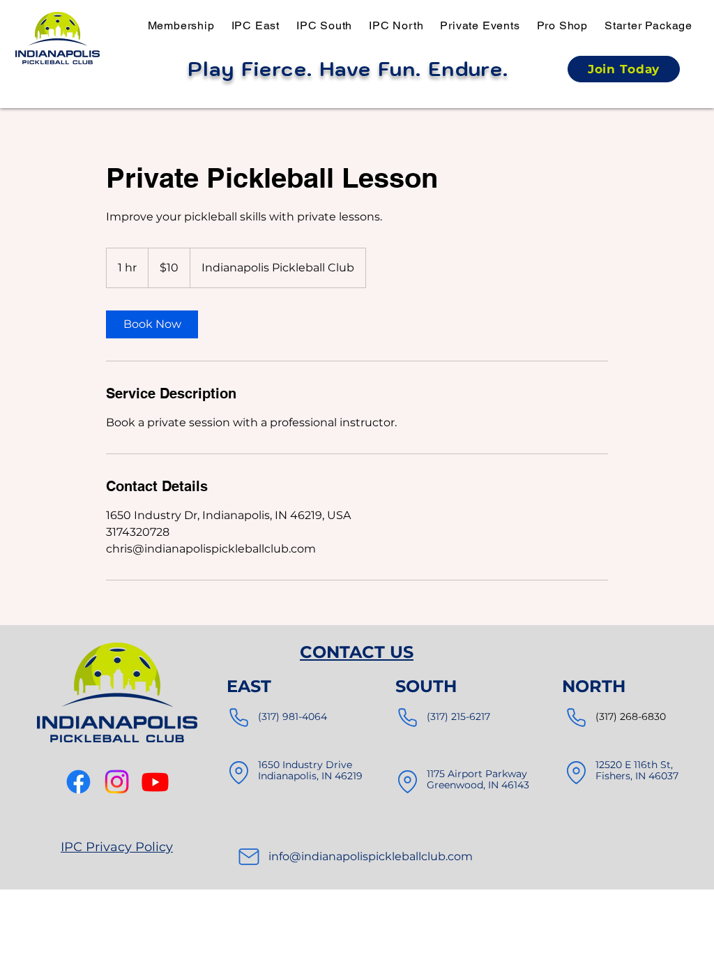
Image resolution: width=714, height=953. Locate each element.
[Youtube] (155, 781)
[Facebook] (78, 781)
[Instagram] (116, 781)
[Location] (238, 773)
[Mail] (249, 857)
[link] (152, 324)
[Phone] (238, 718)
